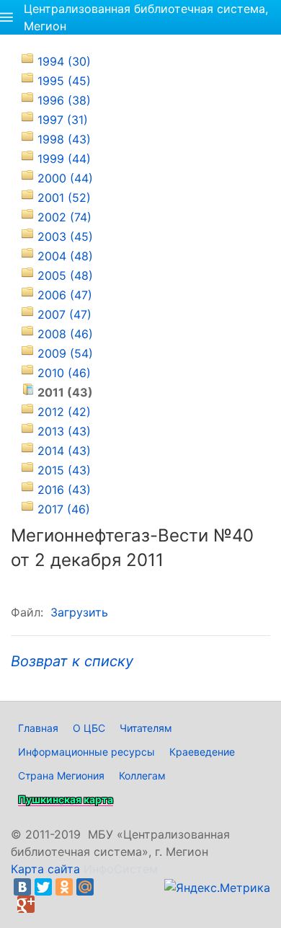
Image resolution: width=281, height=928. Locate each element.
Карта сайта (45, 869)
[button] (6, 17)
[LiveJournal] (106, 887)
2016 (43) (64, 489)
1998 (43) (64, 139)
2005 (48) (65, 275)
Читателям (146, 728)
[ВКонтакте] (22, 887)
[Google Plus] (26, 904)
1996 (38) (64, 100)
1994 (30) (64, 61)
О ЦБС (89, 728)
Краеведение (202, 752)
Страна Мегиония (61, 775)
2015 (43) (64, 470)
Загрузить (79, 612)
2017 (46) (63, 509)
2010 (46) (64, 373)
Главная (38, 728)
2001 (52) (64, 197)
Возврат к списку (72, 661)
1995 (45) (64, 81)
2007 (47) (64, 314)
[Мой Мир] (85, 887)
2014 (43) (64, 450)
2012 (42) (64, 412)
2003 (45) (65, 236)
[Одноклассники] (64, 887)
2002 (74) (64, 217)
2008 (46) (65, 334)
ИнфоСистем (121, 869)
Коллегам (142, 775)
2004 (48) (65, 256)
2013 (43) (64, 431)
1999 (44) (64, 158)
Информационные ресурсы (86, 752)
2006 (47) (64, 295)
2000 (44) (65, 178)
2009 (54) (65, 353)
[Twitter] (43, 887)
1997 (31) (62, 119)
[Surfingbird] (46, 904)
